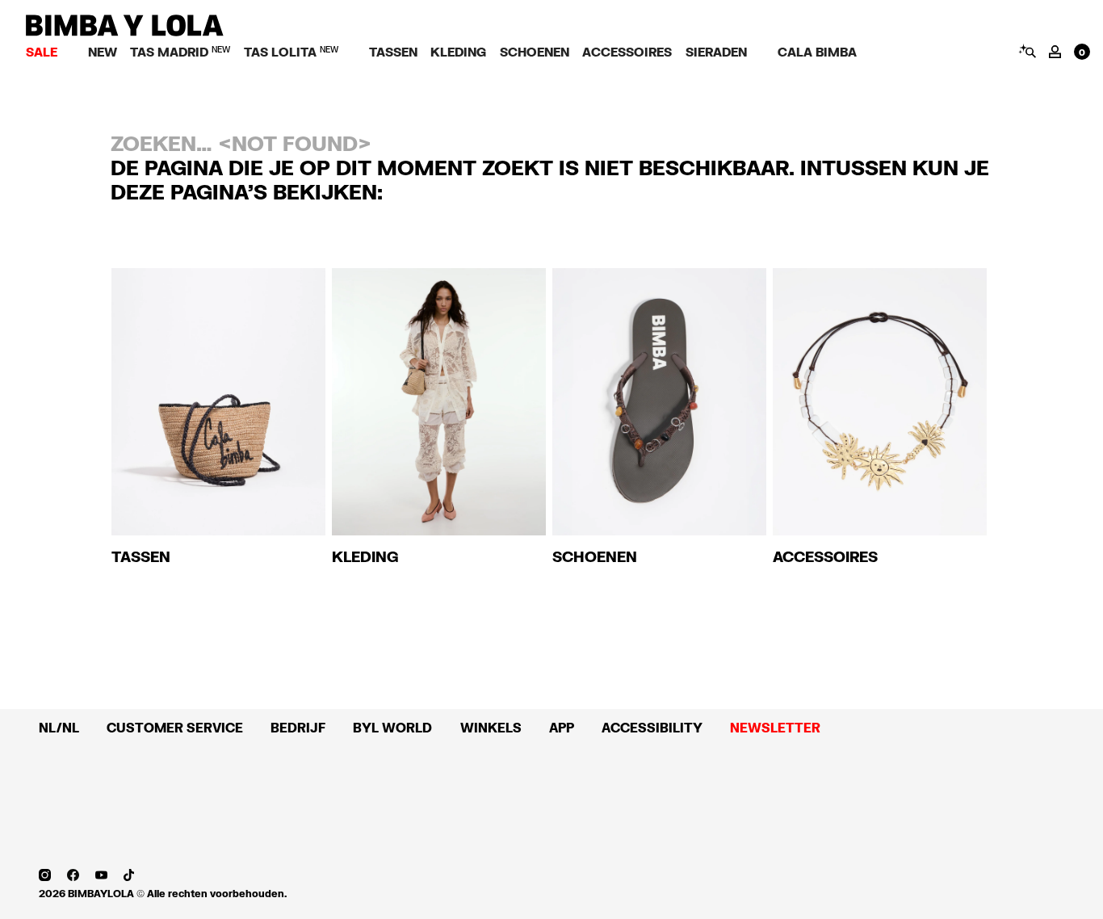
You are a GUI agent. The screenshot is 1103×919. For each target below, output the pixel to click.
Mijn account (1055, 51)
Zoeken (1026, 51)
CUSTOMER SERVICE (175, 727)
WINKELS (491, 727)
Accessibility (652, 727)
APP (561, 727)
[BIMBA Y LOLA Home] (125, 32)
